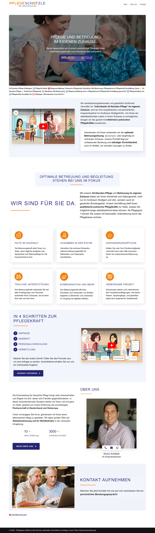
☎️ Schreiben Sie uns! (18, 515)
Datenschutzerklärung (87, 530)
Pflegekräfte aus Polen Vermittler (25, 167)
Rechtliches (56, 530)
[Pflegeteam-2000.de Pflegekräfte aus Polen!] (27, 4)
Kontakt (143, 4)
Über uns (133, 4)
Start (125, 4)
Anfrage (65, 530)
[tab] (25, 167)
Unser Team (73, 530)
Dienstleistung (50, 167)
